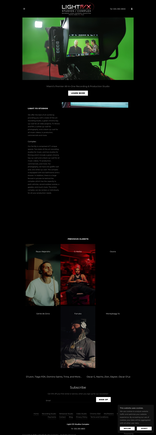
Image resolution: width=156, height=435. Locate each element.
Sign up (103, 400)
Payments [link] (52, 417)
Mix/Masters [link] (109, 414)
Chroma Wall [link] (95, 414)
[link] (78, 9)
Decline (127, 428)
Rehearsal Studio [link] (66, 414)
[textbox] (69, 399)
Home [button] (36, 414)
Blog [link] (71, 417)
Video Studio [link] (81, 414)
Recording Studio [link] (49, 414)
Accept (144, 428)
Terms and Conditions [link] (99, 417)
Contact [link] (62, 417)
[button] (24, 9)
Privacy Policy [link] (81, 417)
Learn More (78, 93)
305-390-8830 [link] (119, 9)
